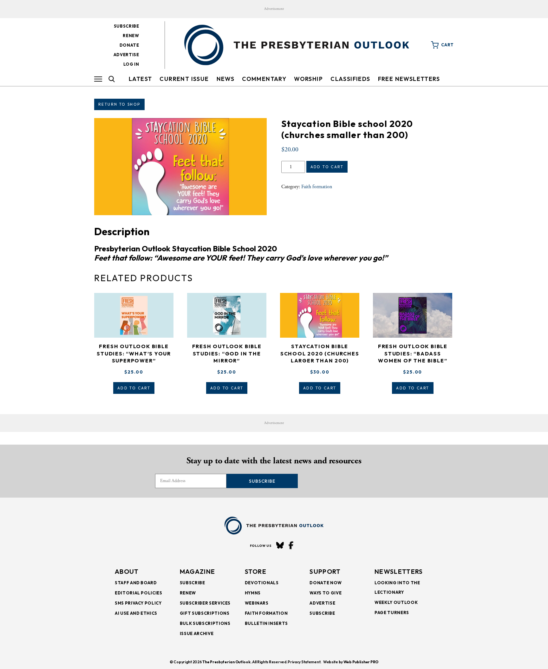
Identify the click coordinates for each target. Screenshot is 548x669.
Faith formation (316, 186)
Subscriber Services (205, 603)
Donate (129, 45)
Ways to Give (326, 592)
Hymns (253, 592)
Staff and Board (136, 582)
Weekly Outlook (396, 602)
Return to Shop (119, 104)
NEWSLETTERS (399, 571)
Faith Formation (266, 613)
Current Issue (184, 79)
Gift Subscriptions (205, 613)
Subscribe (126, 26)
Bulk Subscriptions (205, 623)
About (127, 571)
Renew (131, 35)
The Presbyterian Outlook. (226, 661)
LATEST (140, 79)
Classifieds (350, 79)
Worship (308, 79)
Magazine (197, 571)
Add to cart (326, 166)
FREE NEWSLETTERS (409, 79)
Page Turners (392, 612)
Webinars (257, 603)
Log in (131, 64)
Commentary (264, 79)
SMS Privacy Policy (138, 603)
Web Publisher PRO (360, 661)
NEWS (226, 79)
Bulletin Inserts (266, 623)
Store (256, 571)
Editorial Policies (138, 592)
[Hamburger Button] (98, 79)
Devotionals (262, 582)
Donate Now (326, 582)
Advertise (126, 54)
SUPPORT (325, 571)
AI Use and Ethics (136, 613)
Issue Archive (196, 633)
